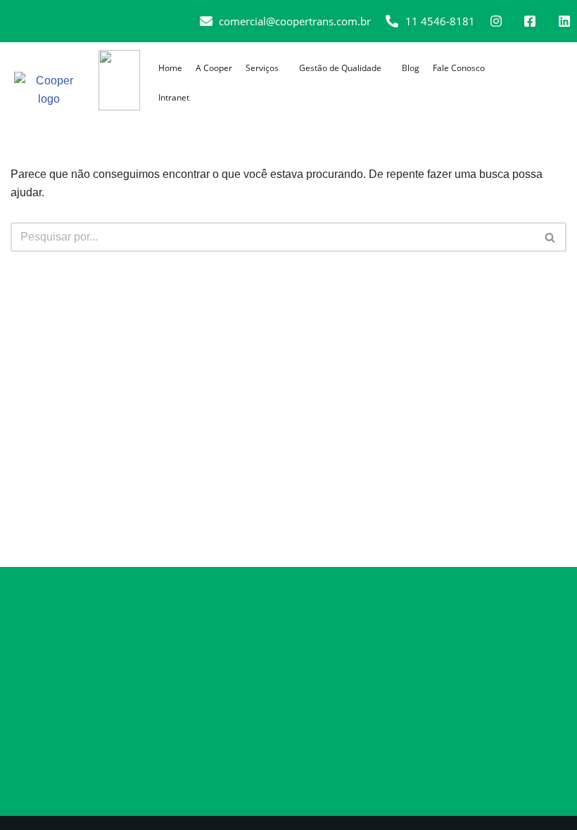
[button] (265, 68)
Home (170, 68)
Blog (410, 68)
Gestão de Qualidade (340, 68)
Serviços (262, 68)
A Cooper (214, 68)
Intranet (173, 97)
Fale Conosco (459, 68)
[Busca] (550, 237)
